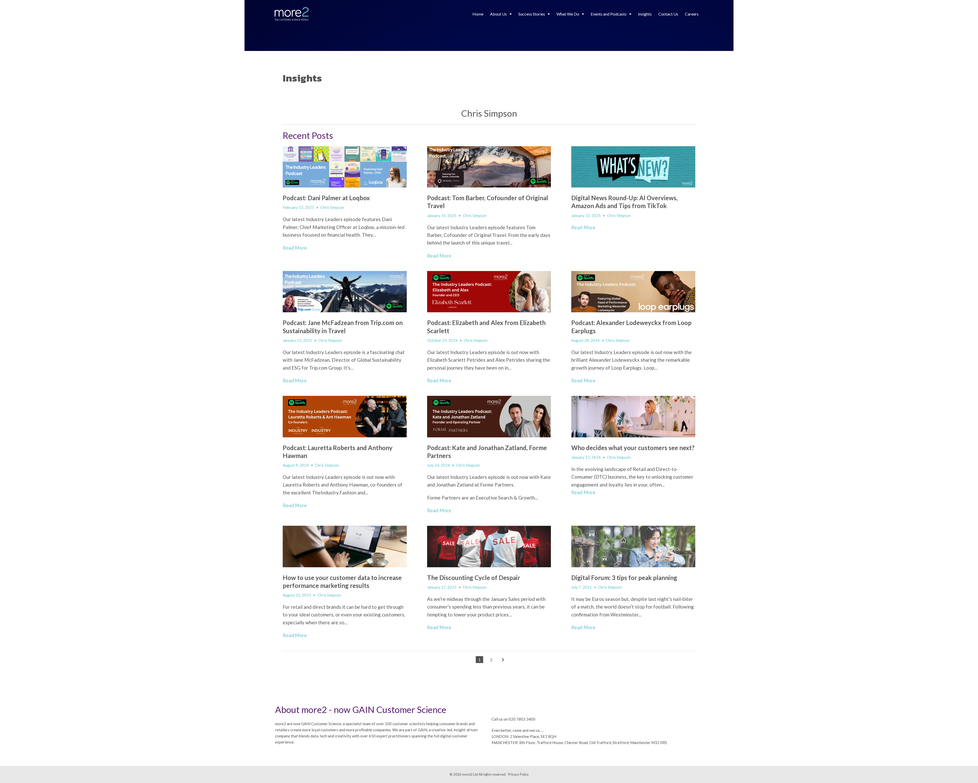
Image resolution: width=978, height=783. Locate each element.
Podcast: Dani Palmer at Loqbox (326, 197)
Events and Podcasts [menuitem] (609, 13)
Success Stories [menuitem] (531, 13)
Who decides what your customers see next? (633, 447)
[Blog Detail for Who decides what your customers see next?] (633, 416)
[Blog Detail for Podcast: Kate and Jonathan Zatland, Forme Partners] (489, 416)
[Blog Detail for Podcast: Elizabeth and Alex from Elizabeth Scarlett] (489, 291)
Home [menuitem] (477, 13)
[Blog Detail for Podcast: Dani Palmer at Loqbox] (345, 166)
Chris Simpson (332, 207)
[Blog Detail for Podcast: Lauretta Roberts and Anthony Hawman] (345, 416)
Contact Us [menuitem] (668, 13)
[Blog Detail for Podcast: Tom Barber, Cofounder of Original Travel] (489, 166)
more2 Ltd (470, 774)
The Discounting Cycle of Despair (473, 577)
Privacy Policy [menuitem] (518, 774)
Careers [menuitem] (692, 13)
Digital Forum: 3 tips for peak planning (624, 577)
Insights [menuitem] (645, 13)
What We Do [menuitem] (567, 13)
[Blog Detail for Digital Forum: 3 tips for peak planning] (633, 546)
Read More (295, 248)
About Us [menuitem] (498, 13)
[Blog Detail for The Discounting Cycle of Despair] (489, 546)
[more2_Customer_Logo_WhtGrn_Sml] (292, 14)
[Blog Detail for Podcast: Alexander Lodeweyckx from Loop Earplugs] (633, 291)
